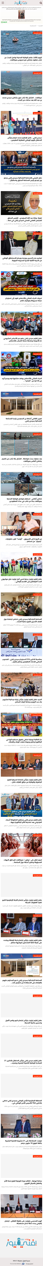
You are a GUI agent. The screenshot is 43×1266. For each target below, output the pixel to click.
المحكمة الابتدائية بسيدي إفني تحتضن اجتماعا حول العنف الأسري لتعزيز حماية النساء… (23, 620)
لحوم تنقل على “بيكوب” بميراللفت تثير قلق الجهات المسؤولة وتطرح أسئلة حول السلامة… (23, 861)
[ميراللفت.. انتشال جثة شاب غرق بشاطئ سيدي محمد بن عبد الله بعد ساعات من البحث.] (21, 83)
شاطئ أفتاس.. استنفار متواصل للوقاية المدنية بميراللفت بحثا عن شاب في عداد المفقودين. (24, 500)
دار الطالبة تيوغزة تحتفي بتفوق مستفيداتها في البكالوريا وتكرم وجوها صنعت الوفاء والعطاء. (24, 740)
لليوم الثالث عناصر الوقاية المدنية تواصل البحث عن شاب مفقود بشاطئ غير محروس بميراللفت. (23, 58)
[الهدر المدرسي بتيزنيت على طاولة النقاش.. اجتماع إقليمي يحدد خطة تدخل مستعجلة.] (21, 1206)
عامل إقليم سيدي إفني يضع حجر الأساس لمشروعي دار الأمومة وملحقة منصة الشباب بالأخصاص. (22, 339)
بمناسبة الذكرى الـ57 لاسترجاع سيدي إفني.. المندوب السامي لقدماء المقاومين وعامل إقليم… (22, 660)
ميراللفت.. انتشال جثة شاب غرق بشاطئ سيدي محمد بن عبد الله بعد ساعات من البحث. (22, 99)
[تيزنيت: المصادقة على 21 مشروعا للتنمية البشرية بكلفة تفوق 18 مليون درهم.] (21, 1126)
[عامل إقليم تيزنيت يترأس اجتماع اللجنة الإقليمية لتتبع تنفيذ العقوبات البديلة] (21, 885)
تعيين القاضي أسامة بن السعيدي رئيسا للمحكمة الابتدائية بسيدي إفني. (24, 420)
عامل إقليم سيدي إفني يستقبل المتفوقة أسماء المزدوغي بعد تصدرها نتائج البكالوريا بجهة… (24, 821)
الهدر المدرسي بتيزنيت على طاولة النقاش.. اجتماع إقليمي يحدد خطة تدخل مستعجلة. (23, 1222)
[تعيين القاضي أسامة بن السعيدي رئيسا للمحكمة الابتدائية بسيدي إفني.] (21, 404)
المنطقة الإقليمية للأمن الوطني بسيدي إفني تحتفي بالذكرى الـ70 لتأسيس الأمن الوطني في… (22, 1102)
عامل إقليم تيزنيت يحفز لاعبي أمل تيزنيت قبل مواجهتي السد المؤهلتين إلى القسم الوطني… (21, 580)
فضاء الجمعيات (36, 715)
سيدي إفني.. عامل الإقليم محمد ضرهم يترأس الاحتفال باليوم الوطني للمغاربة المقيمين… (25, 139)
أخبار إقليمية (37, 33)
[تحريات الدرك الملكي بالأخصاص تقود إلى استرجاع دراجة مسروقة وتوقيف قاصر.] (21, 283)
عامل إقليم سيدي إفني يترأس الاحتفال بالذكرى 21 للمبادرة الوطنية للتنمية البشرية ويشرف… (23, 1061)
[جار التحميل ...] (41, 974)
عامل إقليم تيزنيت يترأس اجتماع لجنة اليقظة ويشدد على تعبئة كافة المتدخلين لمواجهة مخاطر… (22, 941)
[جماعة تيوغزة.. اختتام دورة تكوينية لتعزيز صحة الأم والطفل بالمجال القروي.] (21, 1166)
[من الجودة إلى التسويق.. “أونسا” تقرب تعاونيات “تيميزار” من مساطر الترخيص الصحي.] (21, 524)
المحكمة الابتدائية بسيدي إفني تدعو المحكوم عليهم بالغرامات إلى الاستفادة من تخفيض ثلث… (22, 981)
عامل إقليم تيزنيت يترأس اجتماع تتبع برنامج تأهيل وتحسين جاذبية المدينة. (23, 1021)
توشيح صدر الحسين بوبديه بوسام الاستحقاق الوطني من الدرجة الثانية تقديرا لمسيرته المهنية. (22, 259)
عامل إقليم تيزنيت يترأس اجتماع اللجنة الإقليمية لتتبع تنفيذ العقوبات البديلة (22, 901)
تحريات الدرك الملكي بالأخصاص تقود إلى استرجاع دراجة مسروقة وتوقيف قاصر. (23, 299)
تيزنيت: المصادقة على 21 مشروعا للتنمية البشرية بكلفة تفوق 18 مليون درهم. (23, 1142)
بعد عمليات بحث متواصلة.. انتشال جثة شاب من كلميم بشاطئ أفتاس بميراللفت (22, 460)
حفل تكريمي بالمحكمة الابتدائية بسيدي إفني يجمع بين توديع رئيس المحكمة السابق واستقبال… (23, 179)
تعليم (39, 795)
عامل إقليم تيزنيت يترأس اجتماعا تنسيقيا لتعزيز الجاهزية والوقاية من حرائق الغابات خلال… (24, 781)
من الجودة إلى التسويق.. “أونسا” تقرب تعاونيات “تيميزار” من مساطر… (24, 540)
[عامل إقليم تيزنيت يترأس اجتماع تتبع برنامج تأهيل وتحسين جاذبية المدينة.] (21, 1005)
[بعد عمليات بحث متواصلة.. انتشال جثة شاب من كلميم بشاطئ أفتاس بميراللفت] (21, 444)
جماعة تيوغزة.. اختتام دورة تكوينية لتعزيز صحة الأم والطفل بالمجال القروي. (23, 1182)
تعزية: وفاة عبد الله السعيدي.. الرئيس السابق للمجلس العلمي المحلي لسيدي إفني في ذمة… (24, 219)
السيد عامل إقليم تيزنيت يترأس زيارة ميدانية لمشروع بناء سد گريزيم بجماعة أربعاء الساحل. (22, 700)
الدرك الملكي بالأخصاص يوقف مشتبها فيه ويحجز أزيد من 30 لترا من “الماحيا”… (22, 379)
